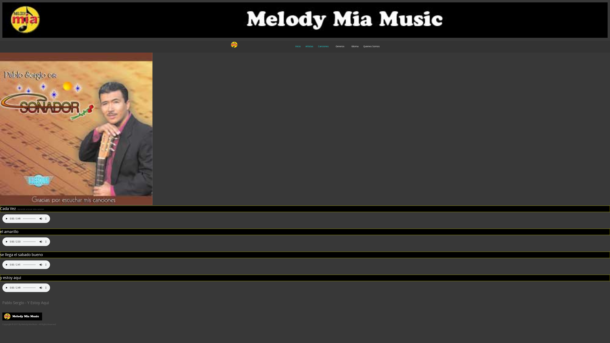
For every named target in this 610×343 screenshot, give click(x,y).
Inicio (298, 46)
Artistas (309, 46)
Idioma (355, 46)
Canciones (323, 46)
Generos (340, 46)
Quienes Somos (371, 46)
